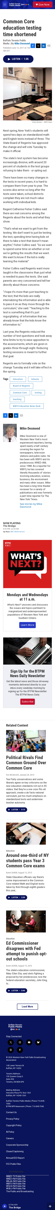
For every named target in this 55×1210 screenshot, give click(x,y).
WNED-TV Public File (15, 1176)
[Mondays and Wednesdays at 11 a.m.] (27, 564)
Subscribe (27, 701)
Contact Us (11, 1112)
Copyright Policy (14, 1125)
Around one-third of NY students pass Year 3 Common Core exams (27, 861)
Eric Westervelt (12, 775)
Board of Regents (21, 386)
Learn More (27, 625)
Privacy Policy (12, 1119)
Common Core (20, 392)
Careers (10, 1138)
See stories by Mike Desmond (31, 505)
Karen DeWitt (11, 872)
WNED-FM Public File (16, 1179)
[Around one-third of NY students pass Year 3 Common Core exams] (26, 834)
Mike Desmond (22, 43)
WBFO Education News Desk (26, 406)
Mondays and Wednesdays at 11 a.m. (27, 597)
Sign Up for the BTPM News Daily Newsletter (27, 673)
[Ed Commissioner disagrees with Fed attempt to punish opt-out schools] (26, 921)
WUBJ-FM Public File (16, 1188)
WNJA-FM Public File (16, 1181)
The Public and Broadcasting (20, 1191)
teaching (17, 399)
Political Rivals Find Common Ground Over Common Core (26, 763)
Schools (35, 379)
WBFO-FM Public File (16, 1184)
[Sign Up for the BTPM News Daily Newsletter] (27, 651)
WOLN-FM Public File (16, 1186)
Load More (27, 1006)
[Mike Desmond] (10, 433)
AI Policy (10, 1132)
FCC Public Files (13, 1164)
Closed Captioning (15, 1151)
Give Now (44, 4)
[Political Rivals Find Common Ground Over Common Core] (26, 741)
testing (38, 392)
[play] (5, 1206)
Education (18, 379)
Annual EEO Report (15, 1158)
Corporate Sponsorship (17, 1145)
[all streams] (51, 1206)
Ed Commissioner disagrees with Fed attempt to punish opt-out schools (26, 951)
